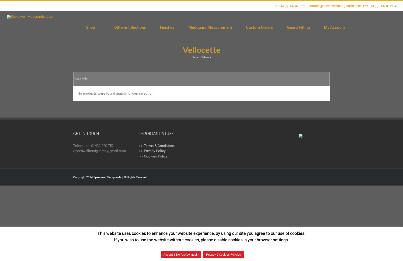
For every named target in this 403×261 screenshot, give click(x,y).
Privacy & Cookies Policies (223, 254)
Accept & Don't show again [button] (180, 254)
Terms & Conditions (159, 146)
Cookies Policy (155, 156)
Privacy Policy (155, 151)
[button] (384, 27)
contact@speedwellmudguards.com (335, 6)
